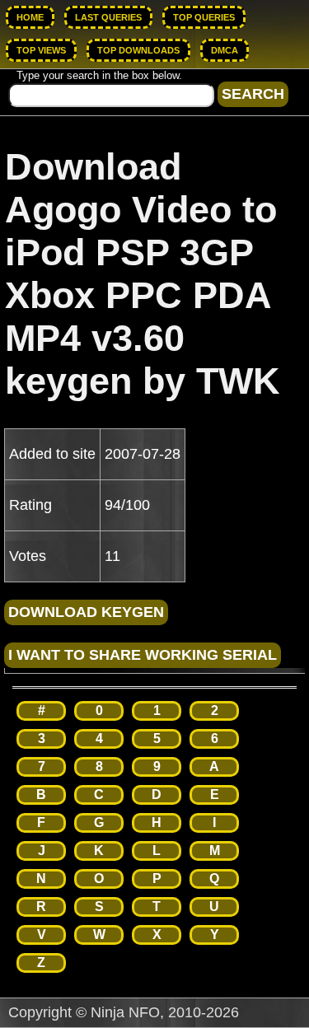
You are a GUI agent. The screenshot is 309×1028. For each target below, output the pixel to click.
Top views (41, 50)
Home (30, 17)
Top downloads (138, 50)
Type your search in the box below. (99, 75)
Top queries (204, 17)
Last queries (108, 17)
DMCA (224, 50)
